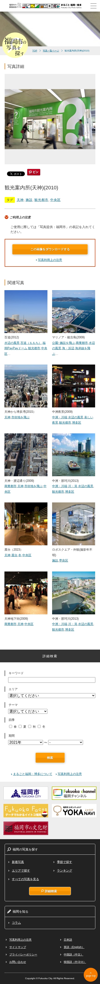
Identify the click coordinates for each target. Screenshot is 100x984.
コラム (16, 922)
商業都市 (82, 343)
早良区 (63, 560)
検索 (50, 757)
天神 (20, 200)
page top (91, 975)
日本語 (68, 939)
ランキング (64, 870)
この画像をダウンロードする (50, 249)
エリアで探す (21, 870)
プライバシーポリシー (23, 954)
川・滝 (72, 486)
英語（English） (74, 947)
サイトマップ (17, 947)
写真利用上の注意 (50, 260)
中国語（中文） (73, 954)
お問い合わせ (17, 962)
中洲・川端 (59, 417)
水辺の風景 (12, 343)
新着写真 (18, 862)
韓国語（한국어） (75, 962)
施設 (29, 200)
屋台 (14, 555)
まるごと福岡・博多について (32, 774)
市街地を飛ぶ (20, 417)
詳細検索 (51, 891)
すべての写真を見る (25, 879)
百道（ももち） (31, 343)
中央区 (55, 200)
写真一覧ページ (51, 50)
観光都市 (41, 200)
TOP (34, 50)
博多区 (76, 422)
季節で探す (64, 862)
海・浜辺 (68, 348)
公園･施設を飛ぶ (63, 343)
